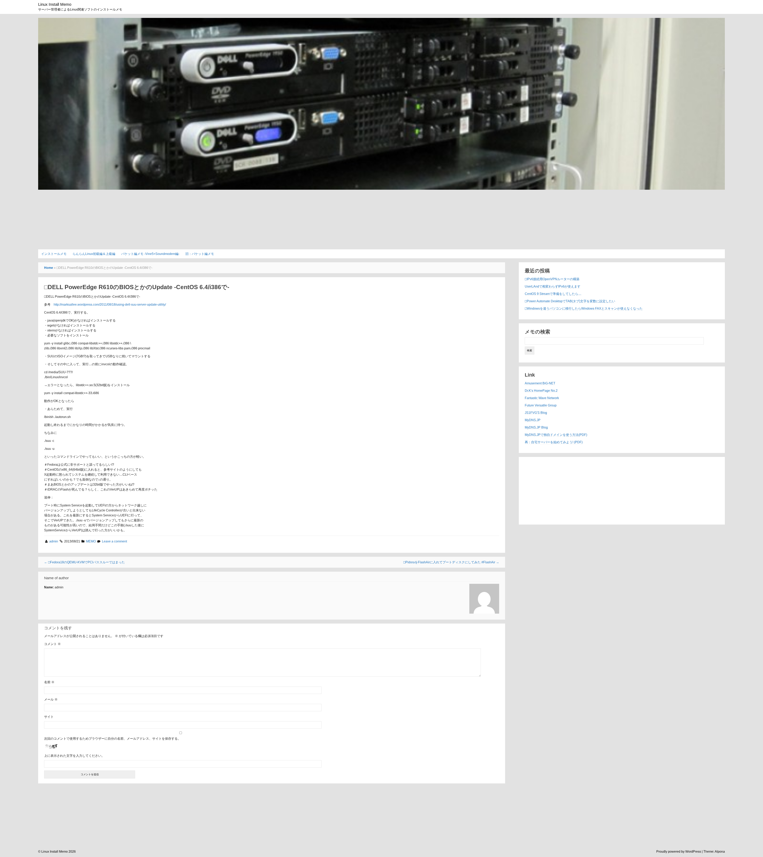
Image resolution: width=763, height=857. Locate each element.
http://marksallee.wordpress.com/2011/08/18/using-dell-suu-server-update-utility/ (110, 304)
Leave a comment (114, 541)
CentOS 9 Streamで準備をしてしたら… (553, 293)
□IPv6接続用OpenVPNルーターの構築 (552, 279)
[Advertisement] (381, 217)
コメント (52, 644)
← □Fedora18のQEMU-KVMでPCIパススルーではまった (84, 562)
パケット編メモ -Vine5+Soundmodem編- (150, 254)
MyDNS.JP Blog (536, 427)
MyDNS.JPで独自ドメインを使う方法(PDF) (556, 434)
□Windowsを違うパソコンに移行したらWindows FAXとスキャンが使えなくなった (584, 308)
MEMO (91, 541)
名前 (49, 682)
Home (48, 267)
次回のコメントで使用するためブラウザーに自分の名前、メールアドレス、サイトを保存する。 (112, 738)
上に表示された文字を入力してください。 (74, 755)
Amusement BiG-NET (540, 383)
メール (51, 699)
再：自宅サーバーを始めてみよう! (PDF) (554, 442)
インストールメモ (54, 254)
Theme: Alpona (714, 851)
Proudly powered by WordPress (678, 851)
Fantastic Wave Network (542, 398)
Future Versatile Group (541, 405)
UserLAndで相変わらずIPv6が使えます (552, 286)
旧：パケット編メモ (199, 254)
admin (54, 541)
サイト (49, 716)
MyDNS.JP (532, 420)
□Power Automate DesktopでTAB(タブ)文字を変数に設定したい (570, 301)
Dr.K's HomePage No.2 (541, 390)
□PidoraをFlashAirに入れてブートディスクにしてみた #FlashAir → (451, 562)
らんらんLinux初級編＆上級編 (94, 254)
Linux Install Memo (54, 4)
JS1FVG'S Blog (536, 412)
